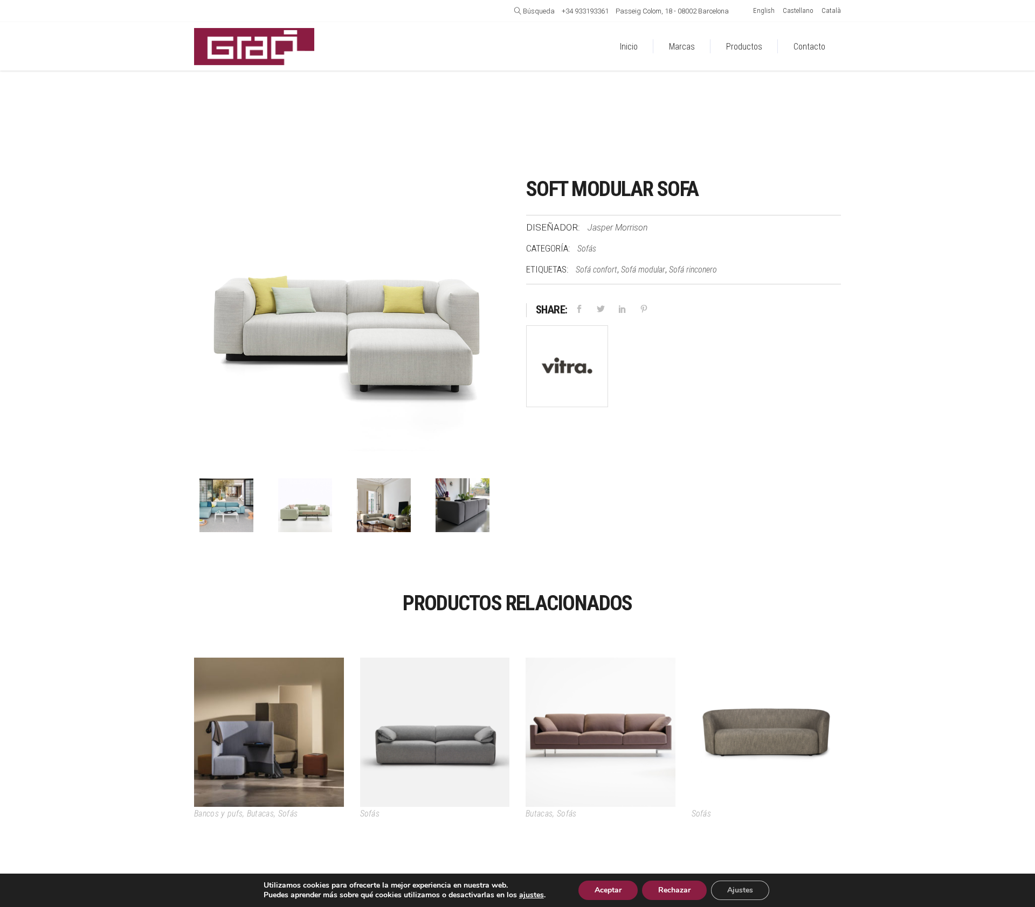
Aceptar (608, 890)
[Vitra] (567, 368)
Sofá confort (596, 269)
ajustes (531, 895)
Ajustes (740, 890)
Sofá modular (643, 269)
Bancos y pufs (218, 813)
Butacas (260, 813)
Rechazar (674, 890)
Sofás (586, 248)
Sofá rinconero (693, 269)
